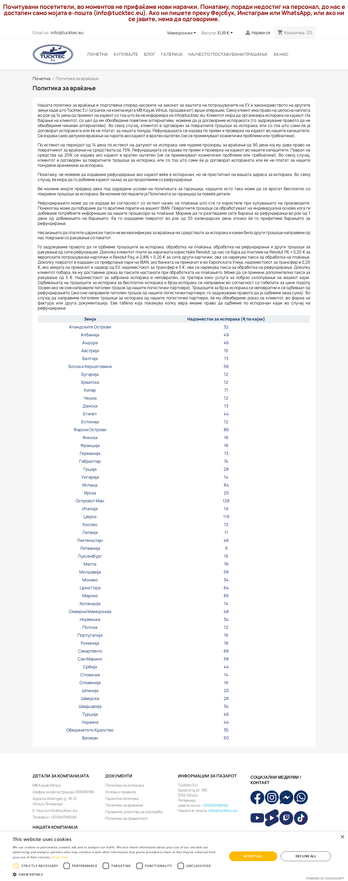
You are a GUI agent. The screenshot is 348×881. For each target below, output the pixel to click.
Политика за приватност (126, 818)
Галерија (171, 54)
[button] (117, 874)
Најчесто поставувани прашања (227, 54)
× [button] (342, 837)
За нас (280, 54)
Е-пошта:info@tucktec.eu (55, 810)
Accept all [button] (253, 856)
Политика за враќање (124, 805)
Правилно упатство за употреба (133, 811)
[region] (174, 528)
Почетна (97, 54)
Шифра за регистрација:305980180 (63, 791)
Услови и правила (120, 791)
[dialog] (174, 856)
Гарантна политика (122, 798)
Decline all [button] (306, 856)
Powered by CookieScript (325, 878)
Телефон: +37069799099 (54, 817)
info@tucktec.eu (67, 32)
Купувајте (126, 54)
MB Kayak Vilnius (47, 785)
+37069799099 (215, 805)
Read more (60, 857)
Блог (149, 54)
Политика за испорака (124, 785)
